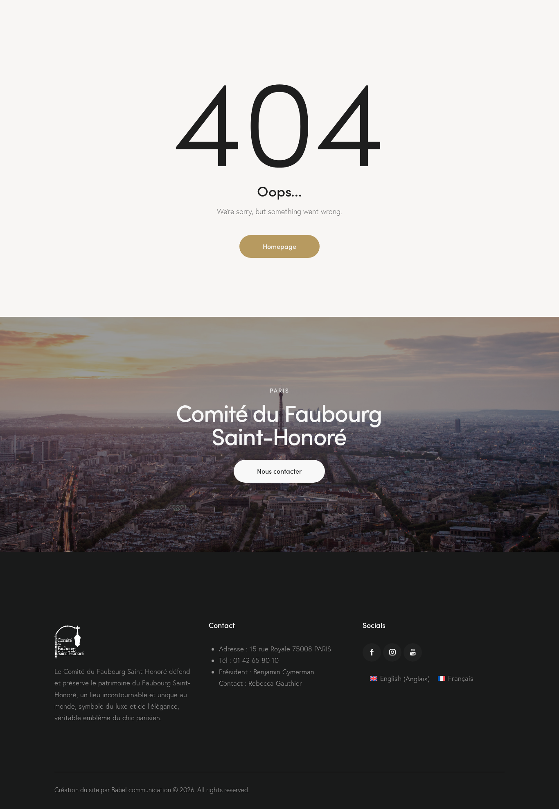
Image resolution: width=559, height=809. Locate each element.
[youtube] (412, 652)
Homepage (279, 246)
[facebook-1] (372, 652)
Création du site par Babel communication (112, 790)
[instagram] (392, 652)
